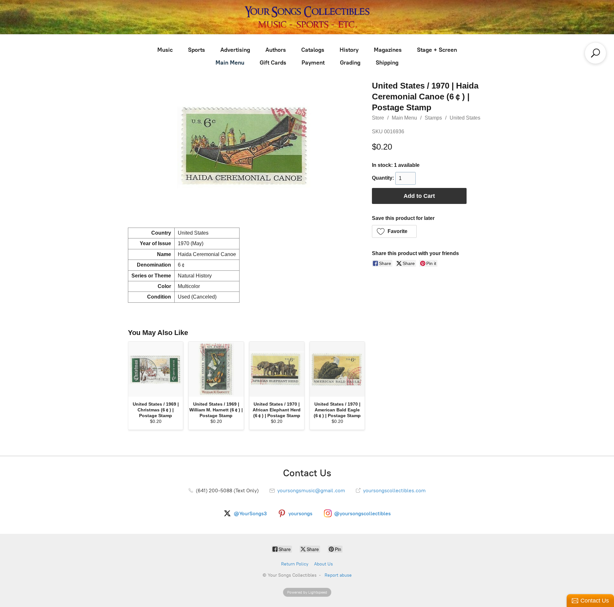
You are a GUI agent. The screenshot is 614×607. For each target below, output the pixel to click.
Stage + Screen (437, 49)
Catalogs (312, 49)
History (349, 49)
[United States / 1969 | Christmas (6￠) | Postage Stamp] (155, 369)
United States (465, 118)
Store (378, 118)
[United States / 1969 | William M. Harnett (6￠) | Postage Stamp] (216, 369)
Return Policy (294, 564)
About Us (323, 564)
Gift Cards (273, 62)
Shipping (387, 62)
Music (165, 49)
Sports (196, 49)
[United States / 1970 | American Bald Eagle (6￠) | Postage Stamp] (337, 369)
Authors (275, 49)
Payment (313, 62)
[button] (394, 231)
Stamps (433, 118)
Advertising (235, 49)
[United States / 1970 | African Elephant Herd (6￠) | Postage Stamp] (276, 369)
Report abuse (338, 575)
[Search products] (595, 53)
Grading (350, 62)
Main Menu (230, 62)
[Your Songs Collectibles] (307, 17)
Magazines (388, 49)
